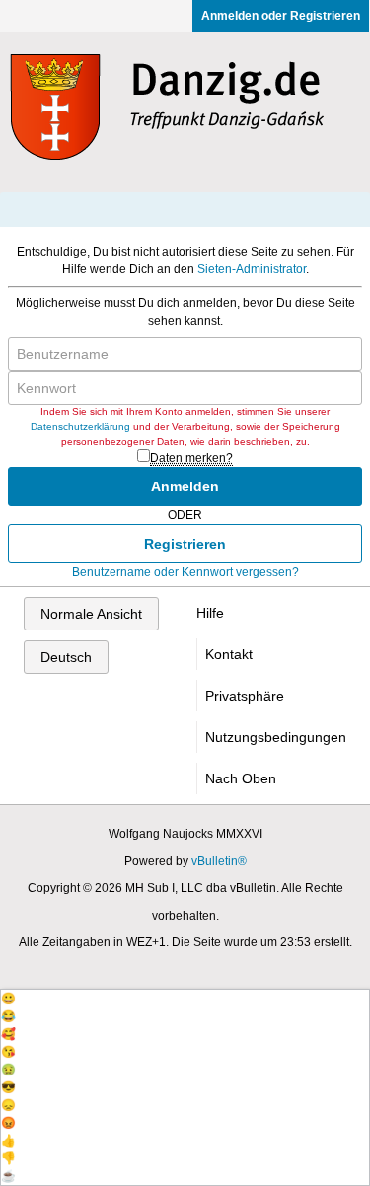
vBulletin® (219, 861)
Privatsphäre (244, 696)
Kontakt (229, 654)
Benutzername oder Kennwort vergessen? (185, 572)
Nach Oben (240, 778)
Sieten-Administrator (251, 269)
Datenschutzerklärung (80, 426)
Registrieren (185, 544)
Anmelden (185, 486)
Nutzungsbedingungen (275, 737)
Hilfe (210, 613)
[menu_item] (185, 998)
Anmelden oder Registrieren (280, 16)
